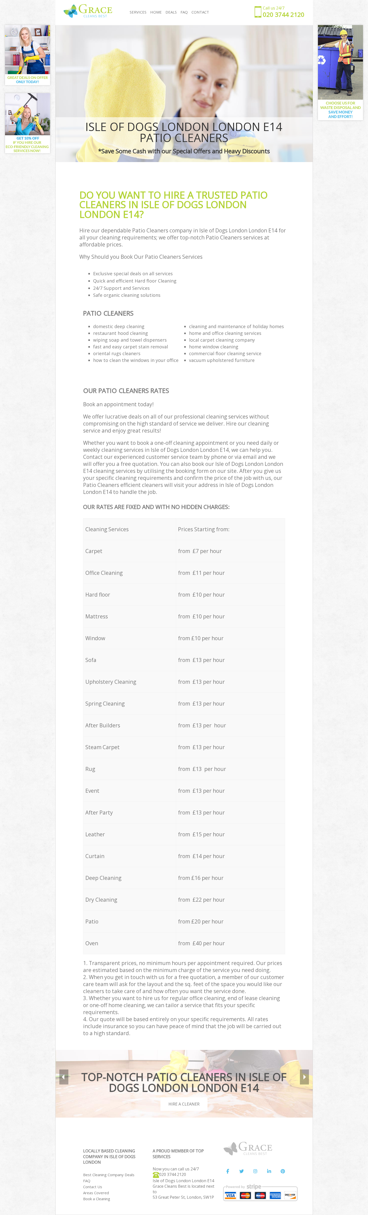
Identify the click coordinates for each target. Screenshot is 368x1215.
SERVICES (138, 12)
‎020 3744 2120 (172, 1174)
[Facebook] (228, 1171)
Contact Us (92, 1186)
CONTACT (200, 12)
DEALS (171, 12)
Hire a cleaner (184, 1104)
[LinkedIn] (269, 1171)
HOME (156, 12)
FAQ (86, 1180)
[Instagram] (255, 1171)
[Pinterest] (283, 1171)
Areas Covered (96, 1192)
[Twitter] (242, 1171)
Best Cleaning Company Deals (108, 1174)
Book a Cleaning (96, 1198)
